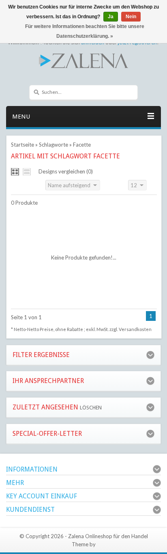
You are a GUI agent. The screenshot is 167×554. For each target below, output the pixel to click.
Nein (131, 16)
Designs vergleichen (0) (66, 171)
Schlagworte (53, 144)
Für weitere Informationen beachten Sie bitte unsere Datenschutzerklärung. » (84, 31)
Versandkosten (135, 329)
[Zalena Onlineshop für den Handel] (83, 60)
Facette (82, 144)
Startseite (22, 144)
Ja (110, 16)
